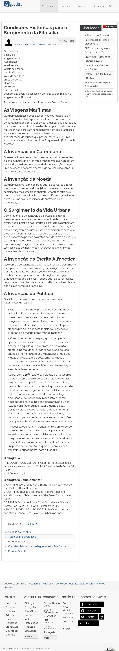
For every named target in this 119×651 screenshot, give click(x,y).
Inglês (28, 619)
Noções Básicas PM (50, 627)
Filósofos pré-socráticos (22, 536)
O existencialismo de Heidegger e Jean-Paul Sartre (37, 546)
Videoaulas (12, 626)
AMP (67, 628)
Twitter (90, 617)
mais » (28, 636)
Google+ (91, 610)
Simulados (30, 630)
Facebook (92, 604)
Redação (30, 626)
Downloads (12, 630)
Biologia (29, 603)
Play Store (90, 623)
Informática (50, 616)
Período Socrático (18, 541)
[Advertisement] (53, 69)
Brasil (66, 603)
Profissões (11, 623)
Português (49, 632)
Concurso (66, 6)
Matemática (31, 623)
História (29, 615)
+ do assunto (13, 523)
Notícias (83, 6)
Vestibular (48, 6)
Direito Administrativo (50, 610)
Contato (10, 634)
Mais (100, 6)
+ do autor (32, 523)
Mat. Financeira (49, 621)
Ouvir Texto (68, 41)
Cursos (9, 619)
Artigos (10, 615)
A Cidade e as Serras (95, 35)
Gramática (30, 611)
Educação (68, 617)
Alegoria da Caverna (19, 532)
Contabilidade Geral (50, 604)
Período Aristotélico (19, 551)
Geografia (30, 607)
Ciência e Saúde (68, 608)
